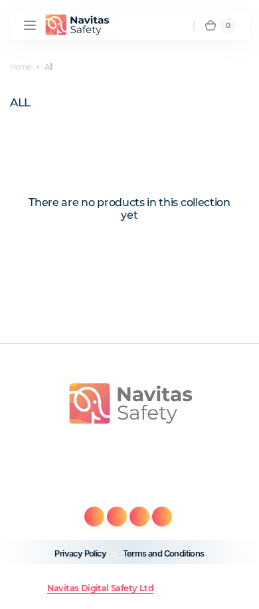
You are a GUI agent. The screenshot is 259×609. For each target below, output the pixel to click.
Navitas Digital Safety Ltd (100, 588)
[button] (29, 25)
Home (20, 67)
